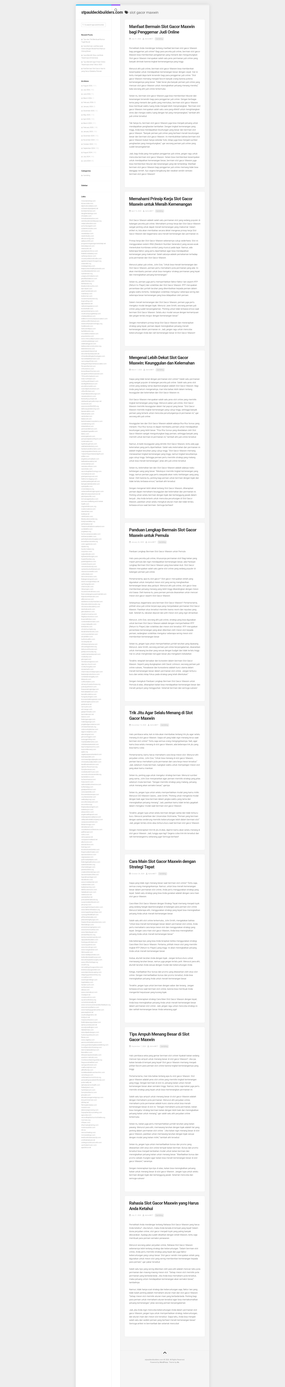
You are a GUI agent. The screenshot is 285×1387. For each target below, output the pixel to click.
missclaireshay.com (88, 201)
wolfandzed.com (87, 987)
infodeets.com (86, 216)
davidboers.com (87, 879)
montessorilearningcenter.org (91, 1060)
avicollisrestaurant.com (89, 802)
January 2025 (88, 131)
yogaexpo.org (86, 531)
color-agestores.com (88, 544)
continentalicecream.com (90, 621)
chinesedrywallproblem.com (91, 762)
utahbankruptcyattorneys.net (91, 401)
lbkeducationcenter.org (89, 519)
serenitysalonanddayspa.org (91, 221)
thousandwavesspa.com (90, 794)
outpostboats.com (88, 554)
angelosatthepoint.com (89, 814)
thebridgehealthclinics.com (90, 862)
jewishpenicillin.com (88, 496)
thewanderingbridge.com (90, 689)
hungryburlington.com (89, 697)
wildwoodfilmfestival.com (90, 321)
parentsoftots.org (87, 869)
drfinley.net (85, 1102)
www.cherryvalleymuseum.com (92, 339)
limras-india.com (87, 203)
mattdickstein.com (87, 884)
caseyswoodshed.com (89, 822)
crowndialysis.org (87, 489)
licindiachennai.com (88, 211)
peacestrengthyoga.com (90, 920)
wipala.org (85, 546)
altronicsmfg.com (87, 238)
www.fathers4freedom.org (90, 910)
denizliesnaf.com (87, 827)
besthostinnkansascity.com (91, 1137)
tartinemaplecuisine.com (90, 702)
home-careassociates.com (91, 534)
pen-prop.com (86, 905)
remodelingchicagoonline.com (92, 967)
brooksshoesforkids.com (90, 849)
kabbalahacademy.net (89, 461)
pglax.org (84, 752)
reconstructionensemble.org (91, 774)
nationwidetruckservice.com (91, 784)
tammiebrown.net (87, 714)
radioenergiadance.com (89, 306)
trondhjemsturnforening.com (91, 1047)
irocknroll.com (86, 404)
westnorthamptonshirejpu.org (91, 324)
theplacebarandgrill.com (89, 807)
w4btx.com (85, 456)
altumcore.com (86, 842)
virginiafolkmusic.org (88, 506)
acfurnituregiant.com (88, 226)
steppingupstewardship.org (91, 975)
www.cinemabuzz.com (89, 992)
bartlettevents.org (87, 331)
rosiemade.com (87, 441)
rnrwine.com (85, 1107)
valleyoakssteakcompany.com (92, 819)
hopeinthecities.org (88, 559)
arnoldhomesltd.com (88, 386)
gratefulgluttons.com (88, 561)
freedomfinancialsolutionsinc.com (93, 922)
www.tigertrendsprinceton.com (92, 907)
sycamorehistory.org (88, 1000)
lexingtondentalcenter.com (90, 484)
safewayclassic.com (88, 256)
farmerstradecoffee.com (90, 874)
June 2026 (87, 94)
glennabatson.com (88, 611)
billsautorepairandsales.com (91, 1055)
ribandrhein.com (87, 511)
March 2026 (87, 98)
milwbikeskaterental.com (90, 744)
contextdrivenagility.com (89, 677)
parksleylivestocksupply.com (91, 539)
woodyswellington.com (89, 1027)
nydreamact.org (87, 273)
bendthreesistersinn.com (90, 764)
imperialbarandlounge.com (90, 394)
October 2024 (88, 144)
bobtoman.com (86, 296)
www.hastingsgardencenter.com (92, 1010)
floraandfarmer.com (88, 366)
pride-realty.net (86, 1082)
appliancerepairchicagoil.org (91, 261)
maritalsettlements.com (89, 742)
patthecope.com (87, 832)
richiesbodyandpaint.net (89, 208)
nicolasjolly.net (86, 642)
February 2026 (88, 102)
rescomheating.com (88, 1132)
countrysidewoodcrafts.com (91, 258)
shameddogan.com (88, 867)
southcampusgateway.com (91, 314)
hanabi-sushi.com (87, 985)
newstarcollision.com (89, 466)
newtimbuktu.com (87, 236)
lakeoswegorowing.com (89, 1110)
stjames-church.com (88, 664)
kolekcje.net (85, 514)
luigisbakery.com (87, 982)
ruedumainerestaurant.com (91, 654)
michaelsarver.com (88, 474)
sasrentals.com (86, 469)
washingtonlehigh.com (89, 980)
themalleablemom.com (89, 692)
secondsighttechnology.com (91, 471)
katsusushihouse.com (89, 649)
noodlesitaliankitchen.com (90, 271)
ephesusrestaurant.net (89, 1025)
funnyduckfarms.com (89, 1092)
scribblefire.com (87, 529)
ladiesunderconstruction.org (91, 346)
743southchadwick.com (90, 376)
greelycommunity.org (88, 652)
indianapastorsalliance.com (91, 817)
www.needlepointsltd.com (90, 955)
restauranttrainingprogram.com (92, 491)
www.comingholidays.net (90, 581)
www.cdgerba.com (88, 1040)
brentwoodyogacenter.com (90, 970)
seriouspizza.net (87, 837)
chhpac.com (85, 1122)
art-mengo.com (86, 709)
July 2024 (86, 156)
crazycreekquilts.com (88, 624)
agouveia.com (86, 1115)
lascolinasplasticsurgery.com (91, 960)
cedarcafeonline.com (88, 223)
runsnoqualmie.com (88, 945)
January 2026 (88, 106)
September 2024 (89, 148)
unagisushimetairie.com (89, 276)
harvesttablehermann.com (90, 359)
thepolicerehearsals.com (90, 596)
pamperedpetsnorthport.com (91, 439)
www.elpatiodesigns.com (90, 1032)
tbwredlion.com (86, 1052)
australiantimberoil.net (89, 351)
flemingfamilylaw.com (89, 1105)
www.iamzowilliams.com (90, 1007)
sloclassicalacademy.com (90, 606)
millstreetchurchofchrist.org (91, 1077)
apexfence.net (86, 1147)
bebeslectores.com (88, 349)
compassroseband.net (89, 839)
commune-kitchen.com (89, 634)
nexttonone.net (86, 895)
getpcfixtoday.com (87, 281)
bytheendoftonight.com (89, 556)
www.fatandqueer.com (89, 932)
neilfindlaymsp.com (88, 799)
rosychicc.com (86, 551)
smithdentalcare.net (88, 1140)
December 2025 (88, 111)
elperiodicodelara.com (89, 206)
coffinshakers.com (88, 682)
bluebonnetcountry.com (89, 286)
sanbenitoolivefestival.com (90, 569)
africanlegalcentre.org (89, 647)
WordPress (164, 1362)
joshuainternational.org (89, 900)
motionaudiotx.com (88, 1127)
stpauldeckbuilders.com (93, 12)
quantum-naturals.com (89, 1057)
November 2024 (89, 140)
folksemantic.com (87, 414)
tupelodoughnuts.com (89, 444)
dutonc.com (85, 717)
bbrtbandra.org (86, 283)
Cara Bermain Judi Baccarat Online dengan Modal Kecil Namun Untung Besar (93, 48)
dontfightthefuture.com (89, 384)
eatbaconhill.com (87, 241)
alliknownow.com (87, 599)
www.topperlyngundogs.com (91, 912)
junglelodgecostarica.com (90, 724)
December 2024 (88, 136)
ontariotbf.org (86, 263)
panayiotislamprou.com (89, 311)
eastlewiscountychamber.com (92, 601)
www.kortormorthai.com (90, 930)
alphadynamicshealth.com (90, 1085)
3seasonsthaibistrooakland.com (92, 526)
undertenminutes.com (89, 228)
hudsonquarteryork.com (90, 1035)
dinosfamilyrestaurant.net (90, 354)
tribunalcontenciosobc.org (90, 604)
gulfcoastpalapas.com (89, 859)
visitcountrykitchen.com (89, 729)
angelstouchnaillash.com (90, 459)
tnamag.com (85, 847)
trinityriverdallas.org (88, 521)
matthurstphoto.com (88, 1067)
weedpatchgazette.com (89, 431)
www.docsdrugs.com (89, 947)
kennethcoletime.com (88, 694)
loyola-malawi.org (87, 549)
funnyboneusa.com (88, 769)
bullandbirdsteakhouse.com (91, 957)
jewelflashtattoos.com (89, 278)
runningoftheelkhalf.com (90, 915)
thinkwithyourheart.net (89, 399)
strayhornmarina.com (89, 614)
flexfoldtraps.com (87, 925)
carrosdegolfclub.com (89, 361)
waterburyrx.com (87, 809)
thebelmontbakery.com (89, 253)
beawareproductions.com (90, 674)
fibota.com (85, 1037)
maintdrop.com (86, 293)
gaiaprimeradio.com (88, 712)
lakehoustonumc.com (89, 889)
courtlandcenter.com (88, 797)
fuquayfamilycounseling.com (91, 1112)
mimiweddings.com (88, 1135)
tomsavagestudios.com (89, 499)
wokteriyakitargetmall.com (90, 481)
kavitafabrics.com (87, 777)
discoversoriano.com (89, 576)
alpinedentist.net (87, 304)
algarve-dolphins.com (89, 732)
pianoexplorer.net (87, 1012)
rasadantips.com (87, 233)
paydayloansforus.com (89, 251)
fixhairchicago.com (88, 824)
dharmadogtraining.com (90, 1125)
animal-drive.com (87, 844)
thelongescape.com (88, 719)
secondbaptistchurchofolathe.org (93, 1117)
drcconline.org (86, 804)
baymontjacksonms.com (90, 747)
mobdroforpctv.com (88, 564)
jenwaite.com (86, 1095)
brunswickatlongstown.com (91, 699)
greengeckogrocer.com (89, 476)
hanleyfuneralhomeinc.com (91, 449)
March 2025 (87, 123)
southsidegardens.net (89, 1015)
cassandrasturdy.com (89, 566)
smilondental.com (87, 464)
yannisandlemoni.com (89, 429)
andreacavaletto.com (88, 536)
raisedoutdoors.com (88, 396)
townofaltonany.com (88, 749)
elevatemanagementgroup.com (92, 1097)
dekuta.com (85, 990)
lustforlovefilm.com (88, 639)
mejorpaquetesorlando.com (91, 451)
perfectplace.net (86, 524)
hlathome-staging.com (89, 479)
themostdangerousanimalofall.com (93, 594)
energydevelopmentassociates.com (94, 364)
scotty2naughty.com (88, 667)
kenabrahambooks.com (89, 632)
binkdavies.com (86, 627)
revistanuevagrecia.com (89, 662)
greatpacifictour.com (88, 789)
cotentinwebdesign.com (89, 341)
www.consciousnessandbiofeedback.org (95, 1005)
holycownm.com (87, 782)
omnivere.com (86, 231)
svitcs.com (85, 834)
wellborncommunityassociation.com (94, 319)
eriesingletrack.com (88, 436)
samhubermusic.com (89, 1145)
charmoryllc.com (87, 586)
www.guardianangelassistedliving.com (94, 1045)
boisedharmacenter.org (89, 541)
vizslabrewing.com (88, 424)
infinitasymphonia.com (89, 644)
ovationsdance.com (88, 509)
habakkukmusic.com (88, 892)
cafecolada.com (87, 574)
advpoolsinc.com (87, 812)
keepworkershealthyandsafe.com (93, 268)
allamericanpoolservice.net (90, 494)
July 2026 (86, 90)
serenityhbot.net (86, 897)
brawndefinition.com (88, 619)
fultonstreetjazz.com (88, 329)
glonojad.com (86, 659)
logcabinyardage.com (89, 877)
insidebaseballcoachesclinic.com (93, 1072)
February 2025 (88, 127)
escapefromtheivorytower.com (92, 374)
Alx (178, 1362)
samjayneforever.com (89, 1065)
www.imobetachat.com (89, 882)
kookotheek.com (87, 309)
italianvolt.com (86, 419)
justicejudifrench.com (89, 687)
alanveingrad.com (87, 734)
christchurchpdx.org (88, 629)
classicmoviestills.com (89, 571)
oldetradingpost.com (88, 344)
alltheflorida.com (87, 1070)
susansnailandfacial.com (90, 902)
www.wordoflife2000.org (90, 406)
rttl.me (83, 1130)
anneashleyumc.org (88, 935)
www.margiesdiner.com (89, 950)
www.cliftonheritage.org (89, 962)
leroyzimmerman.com (89, 1100)
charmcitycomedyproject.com (92, 672)
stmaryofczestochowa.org (90, 684)
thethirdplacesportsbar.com (91, 1022)
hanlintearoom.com (88, 1090)
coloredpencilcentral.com (90, 389)
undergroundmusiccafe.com (91, 1142)
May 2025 (86, 115)
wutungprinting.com (88, 739)
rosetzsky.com (86, 657)
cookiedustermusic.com (90, 772)
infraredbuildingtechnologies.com (93, 356)
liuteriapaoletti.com (88, 757)
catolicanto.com (87, 516)
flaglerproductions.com (89, 616)
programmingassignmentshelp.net (93, 243)
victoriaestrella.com (88, 792)
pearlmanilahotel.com (89, 291)
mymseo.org (85, 1120)
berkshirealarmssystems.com (92, 421)
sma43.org (85, 965)
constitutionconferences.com (91, 829)
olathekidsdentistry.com (89, 446)
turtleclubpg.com (87, 787)
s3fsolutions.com (87, 369)
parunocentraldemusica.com (91, 1042)
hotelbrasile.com (87, 326)
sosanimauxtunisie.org (89, 299)
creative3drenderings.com (90, 872)
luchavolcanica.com (88, 779)
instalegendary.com (88, 266)
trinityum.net (85, 1017)
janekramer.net (86, 704)
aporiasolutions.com (88, 854)
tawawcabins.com (87, 411)
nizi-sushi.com (86, 707)
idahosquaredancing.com (90, 409)
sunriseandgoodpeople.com (91, 759)
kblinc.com (85, 434)
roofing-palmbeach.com (89, 381)
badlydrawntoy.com (88, 887)
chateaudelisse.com (88, 316)
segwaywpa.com (87, 857)
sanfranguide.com (87, 584)
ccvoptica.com (86, 977)
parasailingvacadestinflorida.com (93, 1080)
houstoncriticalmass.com (90, 591)
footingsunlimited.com (89, 942)
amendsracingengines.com (91, 927)
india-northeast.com (88, 379)
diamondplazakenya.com (90, 1050)
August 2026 (87, 86)
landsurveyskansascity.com (91, 937)
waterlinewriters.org (88, 864)
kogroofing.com (87, 301)
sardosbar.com (86, 416)
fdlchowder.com (87, 952)
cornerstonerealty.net (88, 1002)
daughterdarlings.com (89, 213)
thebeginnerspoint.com (89, 579)
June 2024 (87, 161)
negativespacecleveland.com (91, 754)
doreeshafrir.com (87, 669)
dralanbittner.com (87, 426)
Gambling (86, 175)
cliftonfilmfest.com (88, 391)
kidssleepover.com (88, 246)
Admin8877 (149, 39)
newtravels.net (86, 248)
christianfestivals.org (88, 727)
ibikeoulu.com (86, 679)
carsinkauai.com (87, 1075)
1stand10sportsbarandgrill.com (92, 454)
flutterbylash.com (87, 1087)
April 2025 (86, 119)
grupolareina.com (87, 336)
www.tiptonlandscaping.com (91, 972)
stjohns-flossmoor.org (89, 767)
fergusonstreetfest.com (89, 1062)
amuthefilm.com (87, 637)
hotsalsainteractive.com (89, 218)
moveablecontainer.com (89, 334)
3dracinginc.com (87, 589)
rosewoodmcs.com (88, 997)
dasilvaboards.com (88, 609)
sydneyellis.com (87, 486)
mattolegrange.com (88, 722)
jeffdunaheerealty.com (89, 917)
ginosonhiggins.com (88, 737)
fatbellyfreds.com (87, 1030)
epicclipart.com (86, 288)
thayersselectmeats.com (90, 852)
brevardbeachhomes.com (90, 371)
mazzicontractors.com (89, 1020)
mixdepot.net (85, 995)
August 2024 (87, 152)
